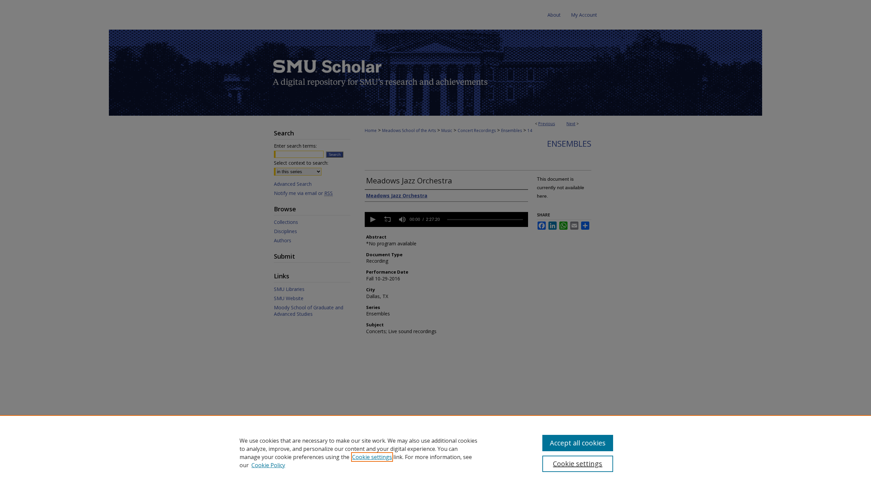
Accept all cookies (578, 442)
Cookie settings (372, 457)
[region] (435, 452)
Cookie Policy (268, 465)
